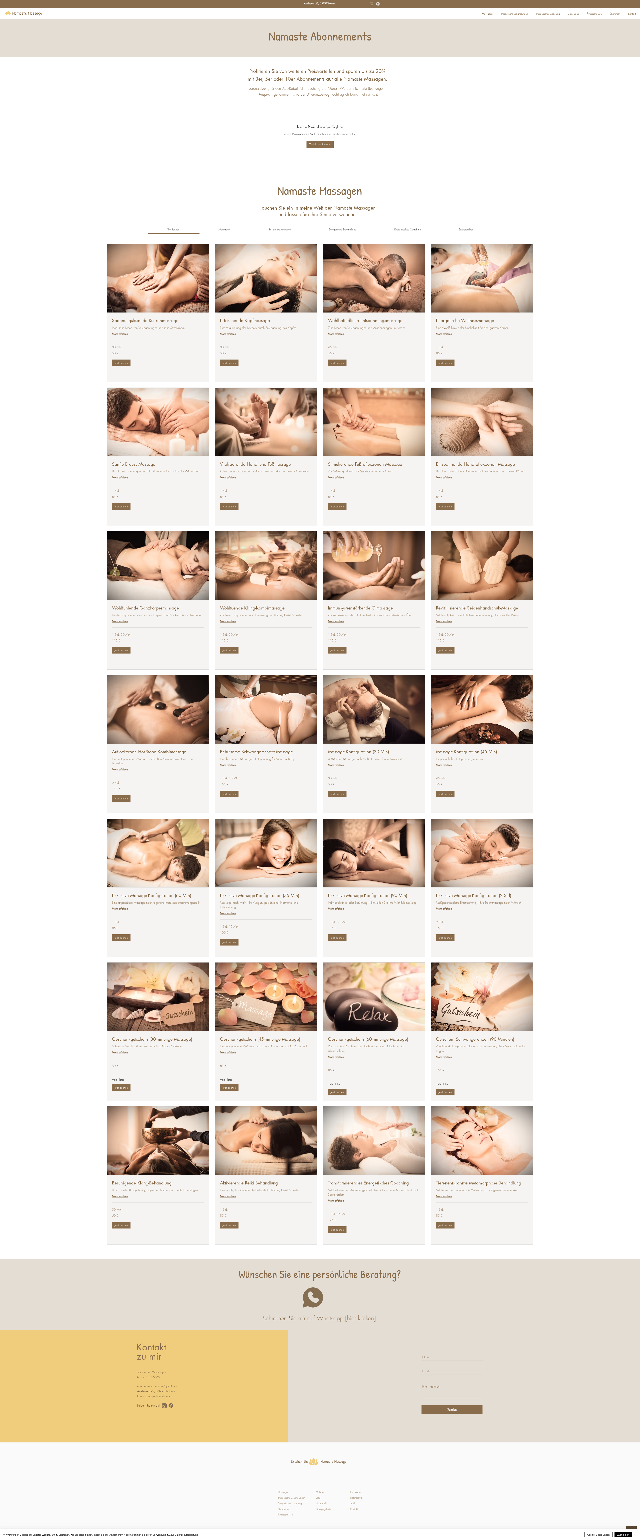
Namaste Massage (27, 13)
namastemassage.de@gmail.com (157, 1386)
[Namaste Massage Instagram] (164, 1405)
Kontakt (354, 1509)
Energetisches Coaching (290, 1503)
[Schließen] (636, 1534)
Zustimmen (623, 1534)
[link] (173, 229)
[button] (371, 3)
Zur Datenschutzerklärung (184, 1534)
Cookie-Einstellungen (598, 1534)
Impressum (355, 1492)
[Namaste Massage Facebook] (171, 1405)
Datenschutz (356, 1497)
